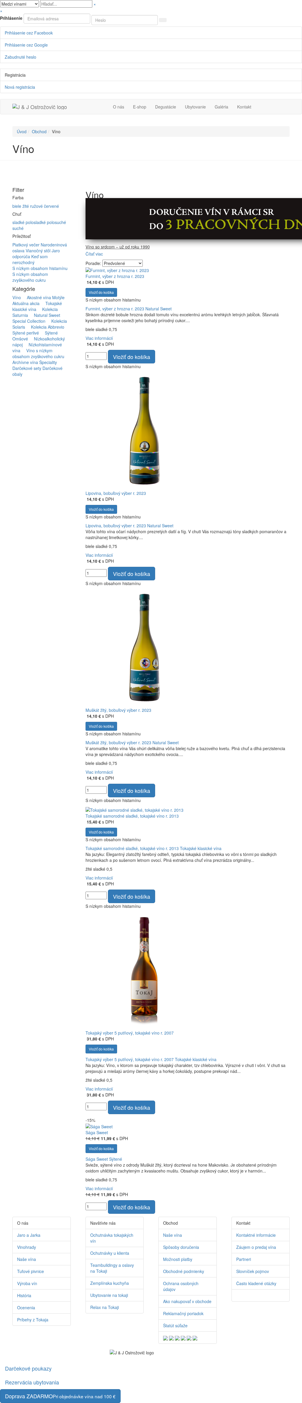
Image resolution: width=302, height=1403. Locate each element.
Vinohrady (26, 1247)
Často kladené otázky (256, 1283)
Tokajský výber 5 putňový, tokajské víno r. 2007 (130, 1033)
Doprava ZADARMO (60, 1396)
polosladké (36, 222)
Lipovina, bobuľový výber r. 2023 (116, 493)
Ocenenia (26, 1307)
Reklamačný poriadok (183, 1313)
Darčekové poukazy (28, 1368)
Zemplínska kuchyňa (109, 1283)
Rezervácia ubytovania (32, 1382)
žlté (26, 206)
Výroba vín (27, 1283)
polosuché (56, 222)
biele (17, 206)
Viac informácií (99, 338)
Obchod (39, 131)
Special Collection (38, 318)
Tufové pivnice (30, 1271)
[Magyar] (183, 1338)
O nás (118, 107)
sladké (19, 222)
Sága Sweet (97, 1132)
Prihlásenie (11, 18)
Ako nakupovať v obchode (187, 1301)
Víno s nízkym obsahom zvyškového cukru (38, 353)
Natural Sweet (44, 315)
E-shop (139, 107)
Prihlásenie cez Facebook (29, 33)
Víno (16, 297)
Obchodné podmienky (183, 1271)
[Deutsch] (171, 1338)
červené (51, 206)
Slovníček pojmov (252, 1271)
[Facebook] (237, 1295)
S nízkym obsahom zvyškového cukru (30, 277)
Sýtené (49, 333)
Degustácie (165, 107)
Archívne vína (25, 362)
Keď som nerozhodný (30, 259)
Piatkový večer (26, 245)
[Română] (189, 1338)
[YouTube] (241, 1295)
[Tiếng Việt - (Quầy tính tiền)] (195, 1338)
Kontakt (244, 107)
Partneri (243, 1259)
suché (18, 228)
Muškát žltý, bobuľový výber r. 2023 (118, 710)
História (24, 1295)
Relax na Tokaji (104, 1307)
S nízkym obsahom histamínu (40, 268)
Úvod (22, 131)
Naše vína (26, 1259)
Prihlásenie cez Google (26, 45)
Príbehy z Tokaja (32, 1320)
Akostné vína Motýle (43, 297)
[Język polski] (177, 1338)
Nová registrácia (20, 87)
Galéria (221, 107)
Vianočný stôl (39, 250)
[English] (165, 1338)
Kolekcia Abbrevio (45, 327)
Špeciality (48, 362)
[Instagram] (245, 1295)
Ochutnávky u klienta (109, 1253)
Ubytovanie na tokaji (109, 1295)
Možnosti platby (177, 1259)
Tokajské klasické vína (200, 848)
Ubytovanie (195, 107)
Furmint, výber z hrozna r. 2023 (115, 276)
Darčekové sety (26, 368)
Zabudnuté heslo (20, 57)
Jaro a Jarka (28, 1235)
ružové (37, 206)
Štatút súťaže (175, 1325)
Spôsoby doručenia (181, 1247)
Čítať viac (94, 254)
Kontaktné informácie (256, 1235)
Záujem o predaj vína (256, 1247)
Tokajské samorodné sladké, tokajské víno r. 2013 (132, 816)
